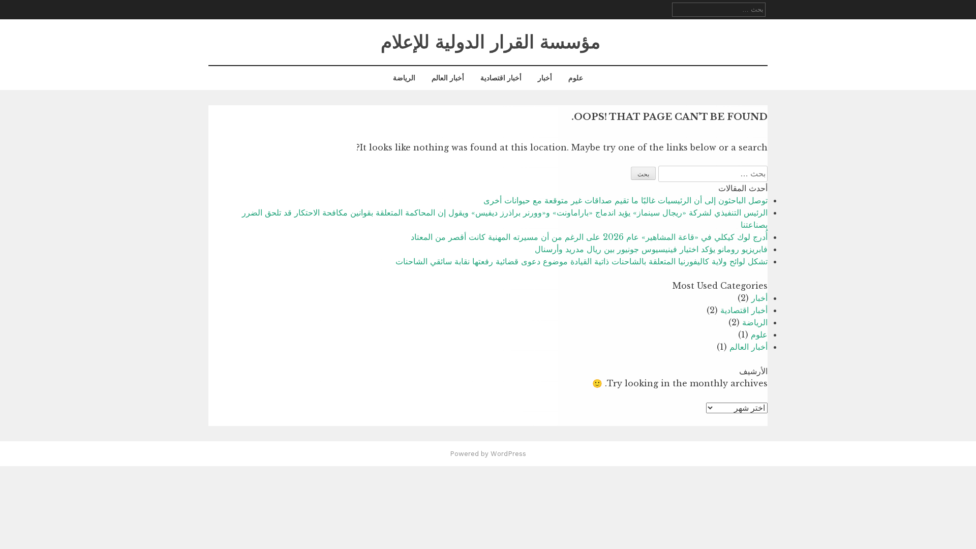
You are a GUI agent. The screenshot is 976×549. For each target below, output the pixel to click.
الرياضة (404, 77)
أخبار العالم (448, 77)
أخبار (545, 77)
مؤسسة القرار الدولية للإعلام (490, 42)
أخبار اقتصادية (501, 77)
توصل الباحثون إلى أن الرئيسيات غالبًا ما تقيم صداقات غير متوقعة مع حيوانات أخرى (625, 200)
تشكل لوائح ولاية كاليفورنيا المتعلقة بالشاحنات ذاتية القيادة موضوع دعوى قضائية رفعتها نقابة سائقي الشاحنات (581, 261)
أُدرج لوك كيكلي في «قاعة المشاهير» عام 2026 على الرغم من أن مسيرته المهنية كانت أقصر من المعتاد (589, 237)
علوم (575, 77)
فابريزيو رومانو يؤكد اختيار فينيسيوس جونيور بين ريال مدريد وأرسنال (651, 249)
